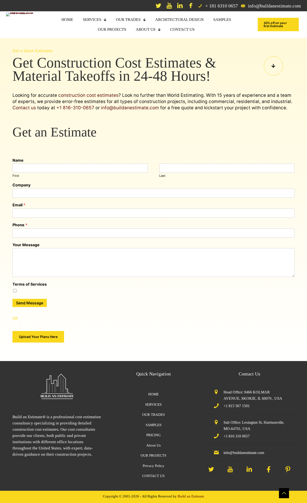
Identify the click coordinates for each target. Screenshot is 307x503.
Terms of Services (29, 284)
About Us (153, 445)
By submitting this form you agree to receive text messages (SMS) (80, 290)
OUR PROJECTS (153, 455)
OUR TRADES (153, 415)
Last (162, 176)
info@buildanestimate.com (130, 107)
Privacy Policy (153, 466)
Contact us (24, 107)
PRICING (153, 435)
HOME (153, 394)
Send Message (29, 303)
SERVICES (153, 404)
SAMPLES (153, 425)
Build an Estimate (191, 496)
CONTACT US (153, 476)
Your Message (26, 244)
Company (21, 185)
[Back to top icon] (284, 493)
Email (18, 204)
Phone (19, 224)
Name (18, 160)
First (15, 176)
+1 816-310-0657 (75, 107)
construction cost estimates (88, 95)
